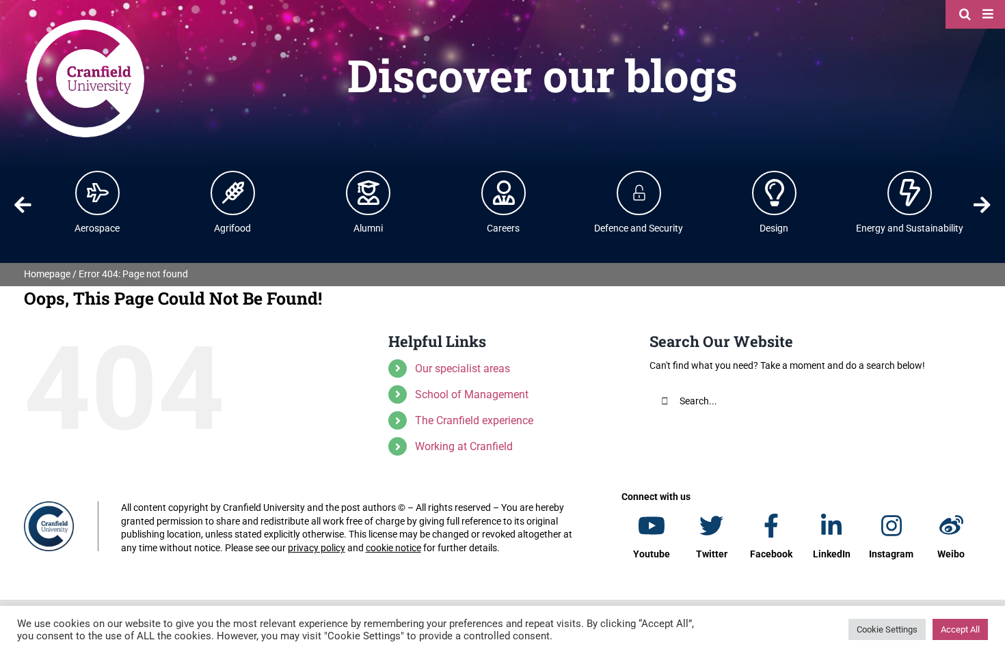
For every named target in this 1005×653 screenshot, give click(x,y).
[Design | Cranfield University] (775, 192)
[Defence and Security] (639, 192)
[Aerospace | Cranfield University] (98, 192)
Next (982, 205)
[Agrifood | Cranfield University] (233, 192)
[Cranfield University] (85, 21)
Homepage (47, 273)
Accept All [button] (960, 629)
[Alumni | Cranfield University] (368, 192)
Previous (22, 205)
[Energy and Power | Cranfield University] (910, 192)
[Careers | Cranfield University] (504, 192)
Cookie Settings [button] (887, 629)
